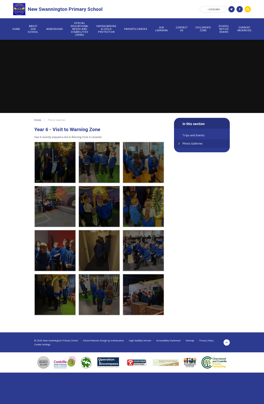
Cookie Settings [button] (42, 344)
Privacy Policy (206, 340)
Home (37, 120)
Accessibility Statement (168, 340)
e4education (117, 340)
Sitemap (190, 340)
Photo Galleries (56, 120)
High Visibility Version (140, 340)
